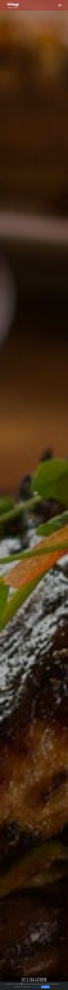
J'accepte (45, 987)
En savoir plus (35, 987)
